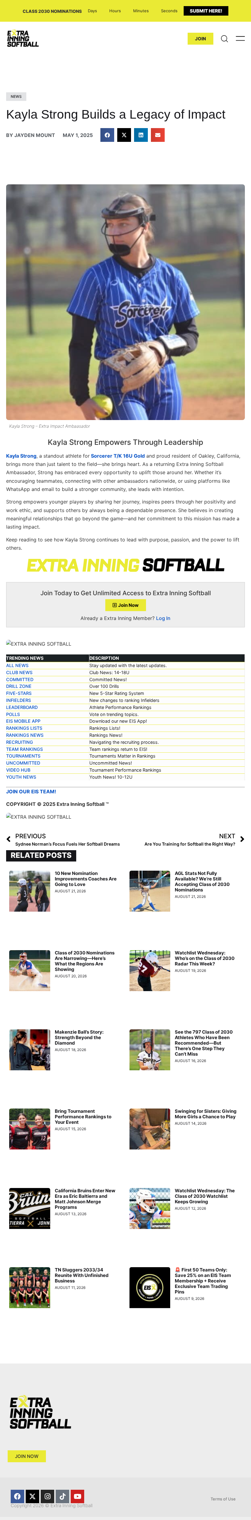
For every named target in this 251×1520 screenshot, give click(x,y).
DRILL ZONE (19, 686)
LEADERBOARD (22, 707)
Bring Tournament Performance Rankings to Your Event (83, 1116)
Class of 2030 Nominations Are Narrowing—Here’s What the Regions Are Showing (84, 961)
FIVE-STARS (19, 693)
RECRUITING (19, 742)
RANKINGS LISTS (24, 728)
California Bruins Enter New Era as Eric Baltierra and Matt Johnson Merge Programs (85, 1199)
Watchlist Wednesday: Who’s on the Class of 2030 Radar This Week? (204, 958)
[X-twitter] (32, 1496)
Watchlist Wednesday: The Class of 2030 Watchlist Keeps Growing (205, 1196)
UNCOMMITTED (23, 763)
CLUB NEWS (19, 672)
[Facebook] (17, 1496)
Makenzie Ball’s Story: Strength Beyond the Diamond (79, 1037)
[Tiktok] (62, 1496)
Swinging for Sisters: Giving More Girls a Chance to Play (206, 1114)
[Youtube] (77, 1496)
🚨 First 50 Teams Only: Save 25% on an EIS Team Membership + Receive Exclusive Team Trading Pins (203, 1281)
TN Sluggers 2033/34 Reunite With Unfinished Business (82, 1275)
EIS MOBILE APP (23, 721)
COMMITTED (19, 679)
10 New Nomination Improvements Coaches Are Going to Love (86, 878)
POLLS (13, 714)
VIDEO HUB (18, 770)
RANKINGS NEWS (24, 735)
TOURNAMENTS (23, 755)
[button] (107, 135)
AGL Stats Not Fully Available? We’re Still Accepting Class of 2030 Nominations (202, 881)
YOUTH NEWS (21, 777)
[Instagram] (47, 1496)
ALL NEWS (17, 665)
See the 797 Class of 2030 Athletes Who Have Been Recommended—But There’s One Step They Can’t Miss (204, 1043)
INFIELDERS (18, 700)
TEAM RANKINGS (24, 749)
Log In (163, 618)
